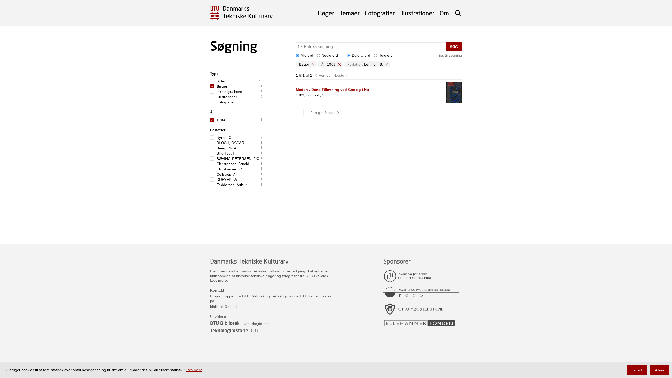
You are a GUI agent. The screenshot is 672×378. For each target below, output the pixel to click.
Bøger (326, 13)
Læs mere (218, 280)
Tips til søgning (449, 55)
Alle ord (307, 55)
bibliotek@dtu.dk (224, 306)
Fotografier (380, 13)
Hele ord (386, 55)
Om (444, 13)
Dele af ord (361, 55)
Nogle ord (330, 55)
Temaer (349, 13)
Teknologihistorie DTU (234, 330)
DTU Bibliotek (225, 323)
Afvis (659, 370)
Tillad (637, 370)
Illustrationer (417, 13)
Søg (454, 47)
